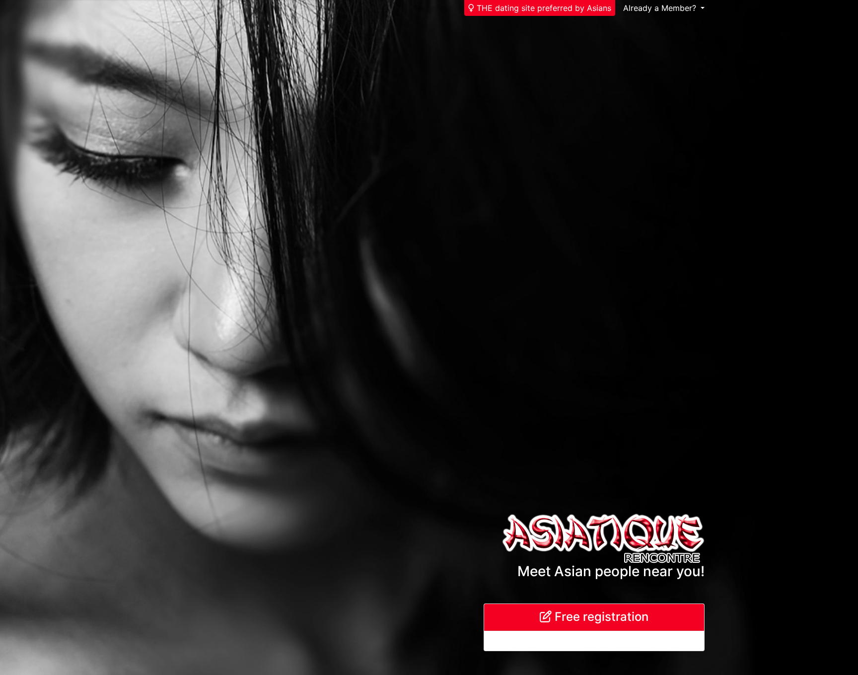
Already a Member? (661, 8)
